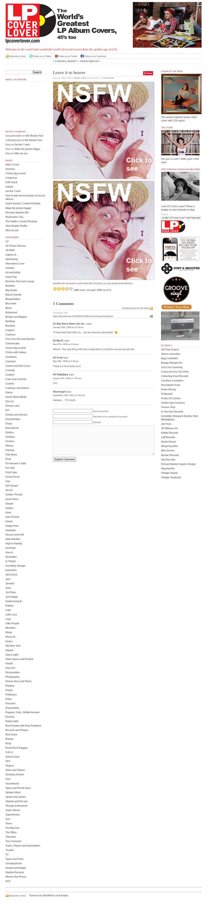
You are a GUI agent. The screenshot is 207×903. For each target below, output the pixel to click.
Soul (8, 779)
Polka (8, 699)
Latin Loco (11, 614)
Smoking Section (14, 774)
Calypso (10, 330)
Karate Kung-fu (13, 601)
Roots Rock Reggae (16, 747)
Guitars (9, 508)
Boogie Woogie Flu (171, 362)
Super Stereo (12, 810)
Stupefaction (168, 468)
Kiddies (9, 605)
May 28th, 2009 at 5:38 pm (65, 361)
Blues (8, 308)
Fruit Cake (11, 472)
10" (7, 241)
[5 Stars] (71, 289)
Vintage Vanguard (171, 477)
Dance (9, 392)
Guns (8, 512)
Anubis (64, 895)
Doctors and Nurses (16, 414)
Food (8, 459)
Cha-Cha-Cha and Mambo (20, 339)
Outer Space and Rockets (19, 659)
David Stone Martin (15, 397)
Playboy (9, 685)
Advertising (11, 259)
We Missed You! (34, 135)
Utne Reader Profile (16, 225)
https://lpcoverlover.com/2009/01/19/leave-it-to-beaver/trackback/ (83, 316)
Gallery (9, 186)
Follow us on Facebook (95, 56)
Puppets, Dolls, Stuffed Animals (22, 712)
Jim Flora (10, 592)
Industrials (11, 570)
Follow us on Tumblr (67, 56)
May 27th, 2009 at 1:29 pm (65, 344)
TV (6, 854)
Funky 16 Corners (171, 398)
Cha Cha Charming (172, 367)
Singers (9, 765)
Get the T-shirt (22, 144)
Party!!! (9, 663)
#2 (54, 340)
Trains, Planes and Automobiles (22, 845)
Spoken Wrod (12, 792)
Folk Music (11, 454)
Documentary (12, 419)
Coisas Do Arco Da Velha (175, 371)
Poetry (9, 690)
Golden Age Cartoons (173, 402)
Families (10, 436)
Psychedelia (12, 708)
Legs (8, 619)
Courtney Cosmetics (172, 380)
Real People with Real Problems (23, 725)
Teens (8, 823)
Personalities (12, 672)
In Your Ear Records (172, 411)
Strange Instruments (16, 805)
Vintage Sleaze (169, 473)
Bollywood (11, 312)
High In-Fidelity (13, 543)
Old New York (12, 645)
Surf (7, 819)
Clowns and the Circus (17, 365)
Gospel (9, 503)
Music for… (11, 636)
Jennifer (9, 583)
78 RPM (9, 250)
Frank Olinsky (168, 389)
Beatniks (10, 285)
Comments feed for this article (135, 308)
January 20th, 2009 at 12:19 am (68, 327)
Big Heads (11, 290)
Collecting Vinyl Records (174, 376)
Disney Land (12, 405)
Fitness (9, 445)
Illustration (11, 556)
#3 (54, 357)
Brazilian (10, 325)
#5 (54, 391)
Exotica (9, 432)
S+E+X (9, 752)
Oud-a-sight (11, 654)
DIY (7, 410)
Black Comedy (13, 294)
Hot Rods (10, 548)
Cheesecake (12, 343)
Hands (9, 521)
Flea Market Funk (170, 385)
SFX (7, 761)
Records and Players (17, 730)
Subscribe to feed (17, 56)
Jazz (8, 579)
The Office (11, 832)
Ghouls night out (89, 61)
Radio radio (11, 721)
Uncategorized (13, 863)
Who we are (21, 153)
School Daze (12, 756)
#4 (54, 374)
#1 (54, 323)
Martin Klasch (168, 441)
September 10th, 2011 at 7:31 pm (69, 395)
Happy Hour (12, 525)
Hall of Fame (12, 517)
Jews (8, 588)
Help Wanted (12, 539)
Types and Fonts (14, 859)
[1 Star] (55, 289)
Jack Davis (11, 574)
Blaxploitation (12, 299)
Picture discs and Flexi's (18, 681)
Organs (9, 650)
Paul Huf (10, 668)
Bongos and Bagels (16, 316)
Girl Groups (11, 485)
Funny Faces (12, 476)
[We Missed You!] (181, 110)
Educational (12, 428)
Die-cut (9, 401)
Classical (10, 361)
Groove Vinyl (168, 407)
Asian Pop (11, 277)
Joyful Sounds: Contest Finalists (22, 203)
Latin (8, 610)
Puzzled (9, 716)
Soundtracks (12, 783)
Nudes (77, 78)
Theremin (10, 836)
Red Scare (11, 734)
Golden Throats (13, 494)
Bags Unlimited (169, 358)
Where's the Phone (15, 876)
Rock (8, 743)
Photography (12, 676)
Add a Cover (12, 164)
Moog (8, 632)
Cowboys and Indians (17, 388)
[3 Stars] (63, 289)
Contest (9, 374)
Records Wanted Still (17, 212)
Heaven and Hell (14, 534)
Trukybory (62, 374)
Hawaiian (10, 530)
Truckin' (9, 850)
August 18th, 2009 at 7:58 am (67, 378)
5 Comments (108, 78)
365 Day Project (170, 349)
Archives (10, 169)
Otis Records (168, 459)
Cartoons (10, 334)
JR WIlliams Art (169, 428)
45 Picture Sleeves (15, 245)
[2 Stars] (59, 289)
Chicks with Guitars (15, 352)
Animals (9, 268)
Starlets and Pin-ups (16, 801)
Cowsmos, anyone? (66, 61)
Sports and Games (15, 796)
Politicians (11, 694)
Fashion (9, 441)
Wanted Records (14, 872)
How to (9, 552)
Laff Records (168, 437)
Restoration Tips (14, 217)
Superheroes (12, 814)
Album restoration (171, 354)
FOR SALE (11, 182)
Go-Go (9, 490)
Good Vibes (11, 499)
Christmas (11, 357)
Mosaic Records (170, 455)
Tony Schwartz (13, 841)
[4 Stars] (67, 289)
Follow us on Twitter (42, 56)
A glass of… (11, 254)
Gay (7, 481)
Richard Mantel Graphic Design (178, 464)
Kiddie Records (169, 432)
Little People (12, 623)
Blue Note (10, 303)
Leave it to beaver (69, 72)
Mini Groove (167, 450)
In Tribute (10, 561)
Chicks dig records (15, 173)
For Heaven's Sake (15, 463)
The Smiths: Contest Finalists (21, 221)
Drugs (8, 423)
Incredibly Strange (15, 565)
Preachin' (10, 703)
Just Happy (11, 596)
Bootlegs (10, 321)
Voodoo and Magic (15, 867)
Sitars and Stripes (15, 770)
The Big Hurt (12, 828)
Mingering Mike (169, 446)
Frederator (167, 394)
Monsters (10, 627)
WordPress (49, 895)
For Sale (10, 468)
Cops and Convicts (15, 379)
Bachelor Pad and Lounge (19, 281)
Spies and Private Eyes (18, 788)
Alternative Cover (14, 263)
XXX (83, 78)
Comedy (10, 370)
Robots (9, 739)
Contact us (11, 177)
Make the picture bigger (27, 149)
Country (9, 383)
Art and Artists (12, 272)
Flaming (9, 450)
